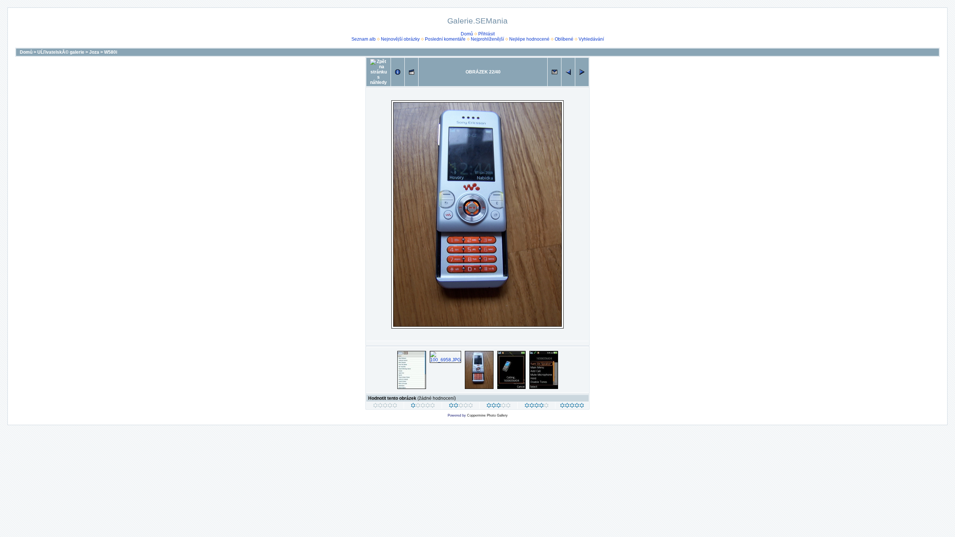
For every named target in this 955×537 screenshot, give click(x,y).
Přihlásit (486, 34)
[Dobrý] (498, 406)
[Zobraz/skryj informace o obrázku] (397, 72)
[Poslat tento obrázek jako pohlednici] (554, 72)
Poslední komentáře (445, 39)
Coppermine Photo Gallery (487, 415)
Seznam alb (363, 39)
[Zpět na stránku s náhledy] (378, 72)
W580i (110, 52)
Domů (467, 34)
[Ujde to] (461, 406)
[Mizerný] (423, 406)
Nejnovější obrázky (400, 39)
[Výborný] (537, 406)
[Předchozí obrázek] (568, 72)
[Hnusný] (385, 406)
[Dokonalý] (572, 406)
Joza (94, 52)
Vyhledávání (591, 39)
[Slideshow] (411, 72)
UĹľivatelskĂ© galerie (60, 52)
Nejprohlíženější (487, 39)
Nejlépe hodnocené (529, 39)
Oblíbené (564, 39)
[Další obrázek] (582, 72)
